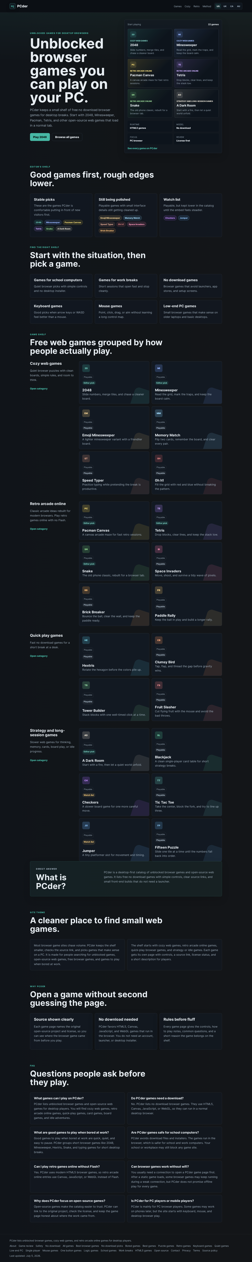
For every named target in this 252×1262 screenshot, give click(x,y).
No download (52, 1245)
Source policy (210, 1250)
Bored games (132, 1245)
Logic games (91, 1250)
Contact (175, 1250)
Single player (33, 1250)
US (218, 6)
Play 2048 (40, 137)
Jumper (184, 218)
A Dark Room (63, 228)
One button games (71, 1250)
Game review (26, 1245)
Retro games (183, 1245)
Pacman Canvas (73, 222)
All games (68, 1245)
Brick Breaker (107, 230)
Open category (38, 388)
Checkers (170, 218)
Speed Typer (106, 224)
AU (238, 6)
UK (225, 6)
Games (178, 6)
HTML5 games (143, 1250)
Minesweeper (53, 222)
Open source (161, 1250)
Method (207, 6)
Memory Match (132, 218)
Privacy (186, 1250)
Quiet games (221, 1245)
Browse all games (67, 137)
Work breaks (126, 1250)
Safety (39, 1245)
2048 (38, 222)
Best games (149, 1245)
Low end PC (16, 1250)
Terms (196, 1250)
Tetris (38, 228)
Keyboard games (202, 1245)
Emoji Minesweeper (110, 218)
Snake (49, 228)
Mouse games (50, 1250)
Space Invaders (137, 224)
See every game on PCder (142, 148)
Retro (197, 6)
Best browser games (87, 1245)
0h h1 (121, 224)
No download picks (112, 1245)
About (13, 1245)
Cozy (187, 6)
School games (108, 1250)
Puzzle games (166, 1245)
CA (231, 6)
